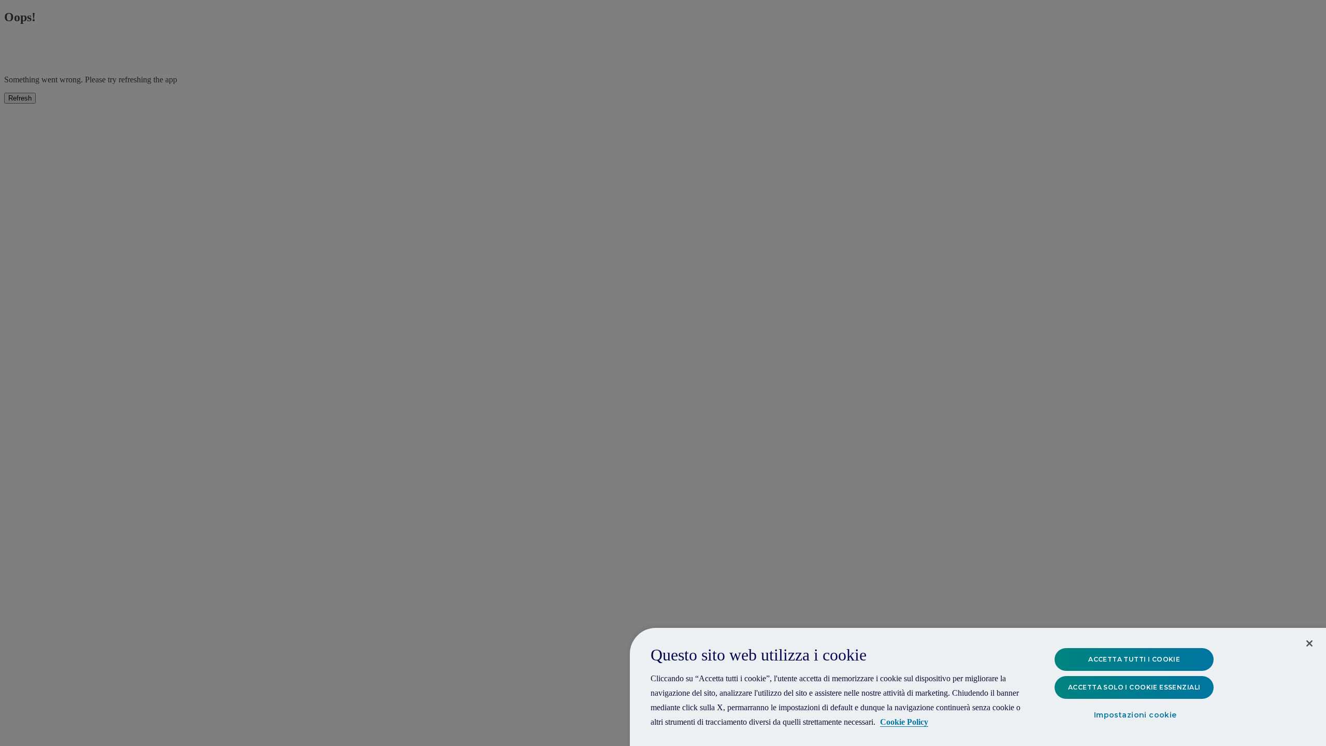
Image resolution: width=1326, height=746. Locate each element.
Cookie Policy (904, 722)
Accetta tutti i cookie (1134, 659)
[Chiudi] (1309, 643)
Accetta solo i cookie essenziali (1134, 687)
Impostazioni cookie (1135, 715)
